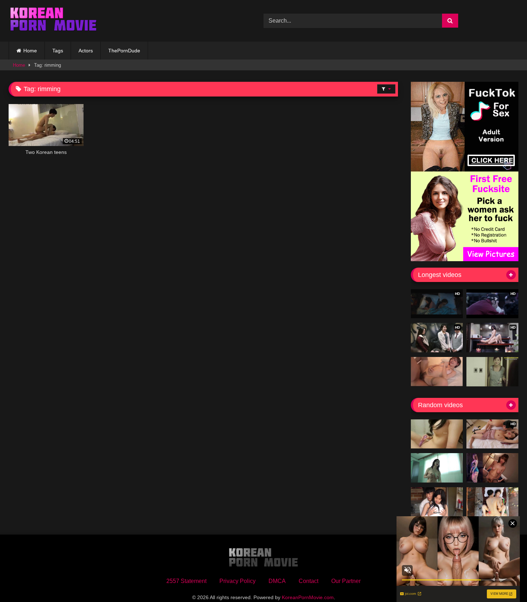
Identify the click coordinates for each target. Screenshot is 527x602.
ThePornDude (124, 50)
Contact (308, 581)
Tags (57, 50)
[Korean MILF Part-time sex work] (492, 371)
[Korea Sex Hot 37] (437, 371)
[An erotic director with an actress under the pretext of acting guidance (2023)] (437, 502)
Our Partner (346, 581)
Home (30, 50)
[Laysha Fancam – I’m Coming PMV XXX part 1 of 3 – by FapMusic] (492, 468)
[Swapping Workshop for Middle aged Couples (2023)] (437, 468)
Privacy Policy (237, 581)
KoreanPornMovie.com (308, 597)
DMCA (277, 581)
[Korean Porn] (53, 21)
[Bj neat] (437, 434)
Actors (86, 50)
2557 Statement (186, 581)
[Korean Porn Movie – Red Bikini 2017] (492, 502)
